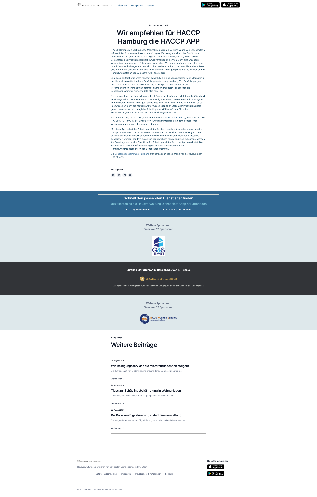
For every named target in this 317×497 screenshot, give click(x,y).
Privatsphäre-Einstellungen (148, 474)
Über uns (122, 5)
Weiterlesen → (117, 379)
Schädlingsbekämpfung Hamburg (132, 154)
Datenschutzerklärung (106, 474)
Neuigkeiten (137, 5)
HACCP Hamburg (176, 117)
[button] (113, 175)
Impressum (126, 474)
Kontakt (150, 5)
